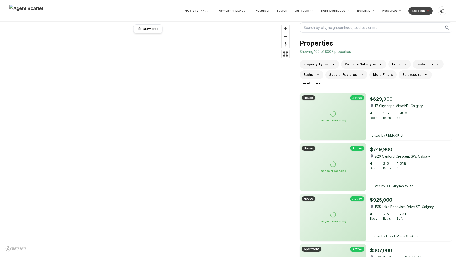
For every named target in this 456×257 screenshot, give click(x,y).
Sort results (411, 75)
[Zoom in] (285, 29)
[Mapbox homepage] (15, 249)
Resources (390, 11)
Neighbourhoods (333, 11)
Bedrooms (425, 64)
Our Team (302, 11)
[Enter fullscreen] (285, 54)
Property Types (316, 64)
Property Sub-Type (360, 64)
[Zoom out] (285, 36)
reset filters (311, 83)
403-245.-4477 (197, 11)
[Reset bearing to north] (285, 44)
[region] (148, 138)
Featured (262, 11)
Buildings (363, 11)
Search (282, 11)
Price (396, 64)
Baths (308, 75)
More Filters (383, 75)
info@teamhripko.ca (230, 11)
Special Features (343, 75)
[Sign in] (442, 10)
